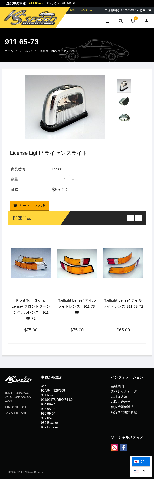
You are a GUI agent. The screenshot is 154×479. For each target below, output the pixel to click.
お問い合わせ (120, 401)
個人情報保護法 (122, 407)
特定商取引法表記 (124, 412)
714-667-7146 (18, 406)
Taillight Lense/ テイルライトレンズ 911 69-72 (123, 303)
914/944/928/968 (53, 390)
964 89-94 (48, 404)
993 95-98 (48, 409)
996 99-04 (48, 413)
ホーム (9, 50)
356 (43, 386)
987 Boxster (49, 427)
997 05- (46, 418)
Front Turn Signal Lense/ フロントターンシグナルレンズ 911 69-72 (31, 309)
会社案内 (117, 386)
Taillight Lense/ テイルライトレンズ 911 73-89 (77, 306)
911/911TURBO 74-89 (57, 399)
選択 (51, 3)
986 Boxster (49, 422)
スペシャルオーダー (125, 391)
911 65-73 (26, 50)
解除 (67, 3)
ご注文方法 (119, 396)
